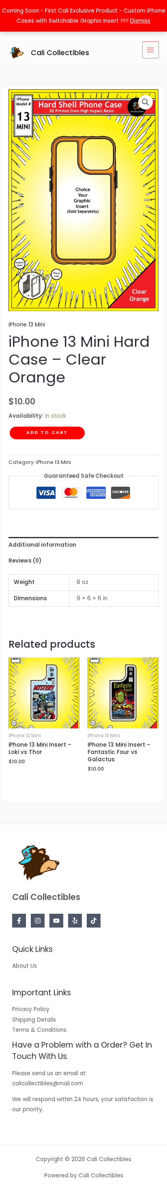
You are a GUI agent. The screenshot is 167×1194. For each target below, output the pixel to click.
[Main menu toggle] (150, 49)
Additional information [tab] (42, 545)
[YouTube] (56, 921)
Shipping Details (34, 1020)
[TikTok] (94, 921)
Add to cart (47, 432)
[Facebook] (19, 921)
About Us (24, 966)
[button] (145, 102)
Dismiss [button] (140, 21)
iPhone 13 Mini (27, 325)
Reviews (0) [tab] (25, 561)
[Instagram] (38, 921)
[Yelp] (75, 921)
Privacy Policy (30, 1009)
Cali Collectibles (60, 52)
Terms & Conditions (39, 1030)
